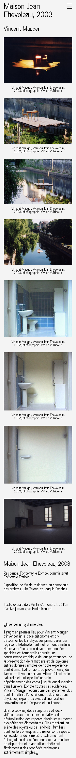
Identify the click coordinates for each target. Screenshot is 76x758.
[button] (69, 8)
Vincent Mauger (22, 29)
